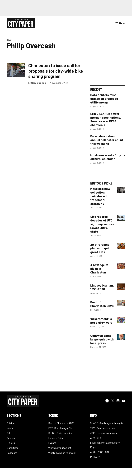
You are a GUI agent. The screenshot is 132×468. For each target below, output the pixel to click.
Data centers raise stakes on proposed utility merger (104, 98)
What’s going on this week (62, 452)
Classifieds (13, 447)
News (10, 428)
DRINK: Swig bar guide (60, 432)
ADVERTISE (96, 437)
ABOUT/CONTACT (99, 451)
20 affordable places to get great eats (99, 248)
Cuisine (10, 423)
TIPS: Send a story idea (102, 428)
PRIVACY (95, 456)
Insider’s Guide (56, 437)
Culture (10, 432)
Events (52, 442)
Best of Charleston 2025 (61, 423)
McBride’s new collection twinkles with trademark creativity (100, 196)
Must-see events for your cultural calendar (107, 157)
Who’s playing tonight (59, 447)
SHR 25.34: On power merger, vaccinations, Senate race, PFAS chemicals (105, 119)
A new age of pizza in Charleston (99, 268)
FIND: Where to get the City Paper (105, 444)
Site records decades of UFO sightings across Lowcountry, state (102, 224)
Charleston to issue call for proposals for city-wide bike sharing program (55, 71)
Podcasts (12, 452)
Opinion (11, 437)
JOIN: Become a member (103, 432)
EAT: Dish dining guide (60, 428)
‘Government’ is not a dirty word (101, 320)
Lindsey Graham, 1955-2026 (102, 287)
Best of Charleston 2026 (102, 304)
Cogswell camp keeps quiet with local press (102, 339)
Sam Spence (38, 82)
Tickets (11, 442)
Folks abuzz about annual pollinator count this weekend (106, 139)
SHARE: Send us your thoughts (106, 423)
